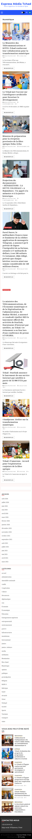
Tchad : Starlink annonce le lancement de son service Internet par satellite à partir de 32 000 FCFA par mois (16, 377)
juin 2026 (5, 506)
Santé (3, 692)
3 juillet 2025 (23, 385)
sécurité (4, 695)
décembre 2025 (7, 528)
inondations (5, 636)
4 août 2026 (19, 797)
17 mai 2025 (22, 471)
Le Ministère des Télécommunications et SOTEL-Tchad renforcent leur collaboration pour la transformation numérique (16, 48)
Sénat (3, 699)
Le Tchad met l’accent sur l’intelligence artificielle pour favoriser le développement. (15, 96)
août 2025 (5, 543)
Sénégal (4, 703)
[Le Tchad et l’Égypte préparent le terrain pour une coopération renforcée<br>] (7, 780)
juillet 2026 (5, 502)
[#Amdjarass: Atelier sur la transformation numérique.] (16, 408)
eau (3, 603)
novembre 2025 (7, 532)
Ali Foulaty (21, 837)
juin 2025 (5, 550)
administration (6, 577)
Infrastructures (7, 632)
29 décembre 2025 (8, 104)
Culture (4, 592)
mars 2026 (5, 517)
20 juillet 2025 (23, 269)
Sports (4, 710)
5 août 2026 (19, 785)
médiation (5, 655)
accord (4, 573)
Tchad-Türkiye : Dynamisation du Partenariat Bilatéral (22, 793)
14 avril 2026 (22, 56)
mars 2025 (5, 562)
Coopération (6, 588)
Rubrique (5, 688)
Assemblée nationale (8, 581)
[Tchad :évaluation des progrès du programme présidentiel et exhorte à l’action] (7, 753)
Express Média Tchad (16, 4)
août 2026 (5, 499)
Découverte (5, 595)
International (6, 640)
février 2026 (6, 521)
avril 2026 (5, 513)
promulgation (6, 677)
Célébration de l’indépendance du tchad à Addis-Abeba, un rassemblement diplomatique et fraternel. (22, 742)
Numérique (8, 38)
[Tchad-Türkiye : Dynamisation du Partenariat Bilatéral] (7, 793)
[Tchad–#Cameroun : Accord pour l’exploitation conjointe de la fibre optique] (16, 449)
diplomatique (6, 599)
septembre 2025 (7, 539)
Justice (4, 644)
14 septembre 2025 (8, 200)
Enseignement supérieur (10, 618)
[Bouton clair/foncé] (23, 12)
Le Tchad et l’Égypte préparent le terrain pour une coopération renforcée (22, 780)
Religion (4, 681)
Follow (30, 12)
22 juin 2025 (22, 427)
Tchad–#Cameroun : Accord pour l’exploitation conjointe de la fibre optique (16, 465)
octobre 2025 (6, 536)
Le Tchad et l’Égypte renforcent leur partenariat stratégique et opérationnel (22, 768)
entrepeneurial (7, 621)
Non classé (5, 662)
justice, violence (7, 647)
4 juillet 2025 (23, 338)
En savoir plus (8, 68)
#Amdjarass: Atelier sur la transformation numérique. (15, 422)
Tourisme (5, 714)
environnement (7, 625)
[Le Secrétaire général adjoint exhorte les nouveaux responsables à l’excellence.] (7, 806)
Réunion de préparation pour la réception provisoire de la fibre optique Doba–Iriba (14, 140)
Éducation (5, 614)
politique (5, 673)
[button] (2, 12)
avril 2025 (5, 558)
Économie (5, 607)
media (4, 651)
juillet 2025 (5, 547)
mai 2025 (5, 554)
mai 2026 (5, 510)
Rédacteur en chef (10, 56)
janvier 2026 (6, 525)
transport (5, 718)
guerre (4, 629)
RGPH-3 (4, 684)
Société (4, 707)
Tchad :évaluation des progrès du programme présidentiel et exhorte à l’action (22, 755)
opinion (4, 670)
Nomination (5, 658)
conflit (4, 584)
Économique (6, 610)
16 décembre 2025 (24, 146)
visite (3, 721)
